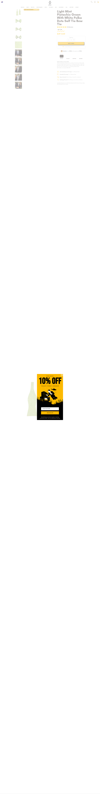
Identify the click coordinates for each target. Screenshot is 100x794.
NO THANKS (50, 415)
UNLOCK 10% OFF (50, 412)
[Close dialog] (62, 375)
